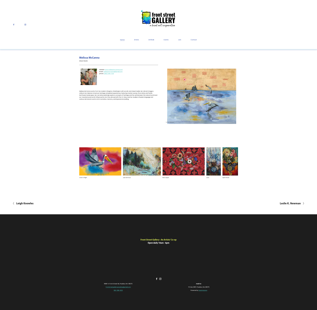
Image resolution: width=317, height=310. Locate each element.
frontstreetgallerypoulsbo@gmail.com (118, 287)
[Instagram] (25, 25)
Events (166, 40)
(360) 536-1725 (109, 74)
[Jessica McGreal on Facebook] (157, 279)
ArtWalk (151, 40)
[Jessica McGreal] (14, 25)
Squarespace (203, 290)
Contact (194, 40)
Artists (136, 40)
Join (179, 40)
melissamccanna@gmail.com (113, 72)
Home (122, 40)
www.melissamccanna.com (114, 70)
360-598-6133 (118, 290)
